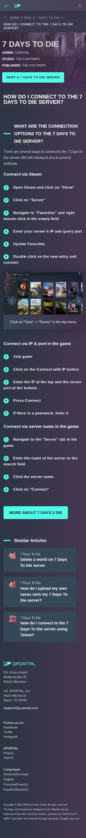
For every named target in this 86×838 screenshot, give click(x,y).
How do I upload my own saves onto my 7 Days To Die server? (43, 594)
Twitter (8, 732)
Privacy (9, 753)
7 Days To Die (48, 17)
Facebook (10, 727)
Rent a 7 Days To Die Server (33, 77)
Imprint (8, 757)
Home (15, 17)
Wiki (28, 17)
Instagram (11, 736)
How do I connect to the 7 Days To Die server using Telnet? (44, 629)
